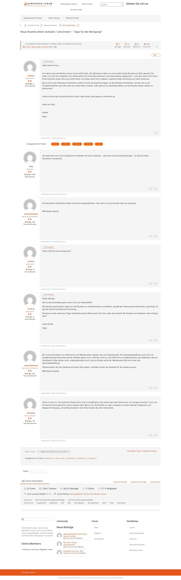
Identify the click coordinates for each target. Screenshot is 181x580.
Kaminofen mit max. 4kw (73, 551)
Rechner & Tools (76, 10)
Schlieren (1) (83, 458)
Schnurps (69, 538)
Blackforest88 (71, 553)
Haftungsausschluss (136, 550)
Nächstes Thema (150, 451)
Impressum (133, 539)
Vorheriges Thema (134, 451)
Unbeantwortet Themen (68, 4)
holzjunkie (45, 47)
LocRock (31, 76)
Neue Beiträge (99, 539)
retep (31, 166)
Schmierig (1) (71, 458)
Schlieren (88, 144)
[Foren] (22, 25)
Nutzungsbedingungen (137, 544)
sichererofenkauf (31, 214)
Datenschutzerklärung (136, 533)
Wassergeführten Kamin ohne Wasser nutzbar (88, 494)
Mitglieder (97, 533)
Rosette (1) (49, 458)
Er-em (49, 494)
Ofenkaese (70, 547)
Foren (96, 527)
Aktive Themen (87, 4)
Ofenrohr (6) (60, 458)
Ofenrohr (66, 144)
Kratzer (99, 144)
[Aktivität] (31, 81)
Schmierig (77, 144)
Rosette (56, 144)
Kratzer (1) (93, 458)
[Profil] (29, 81)
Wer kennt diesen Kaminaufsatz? (70, 543)
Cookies (132, 527)
